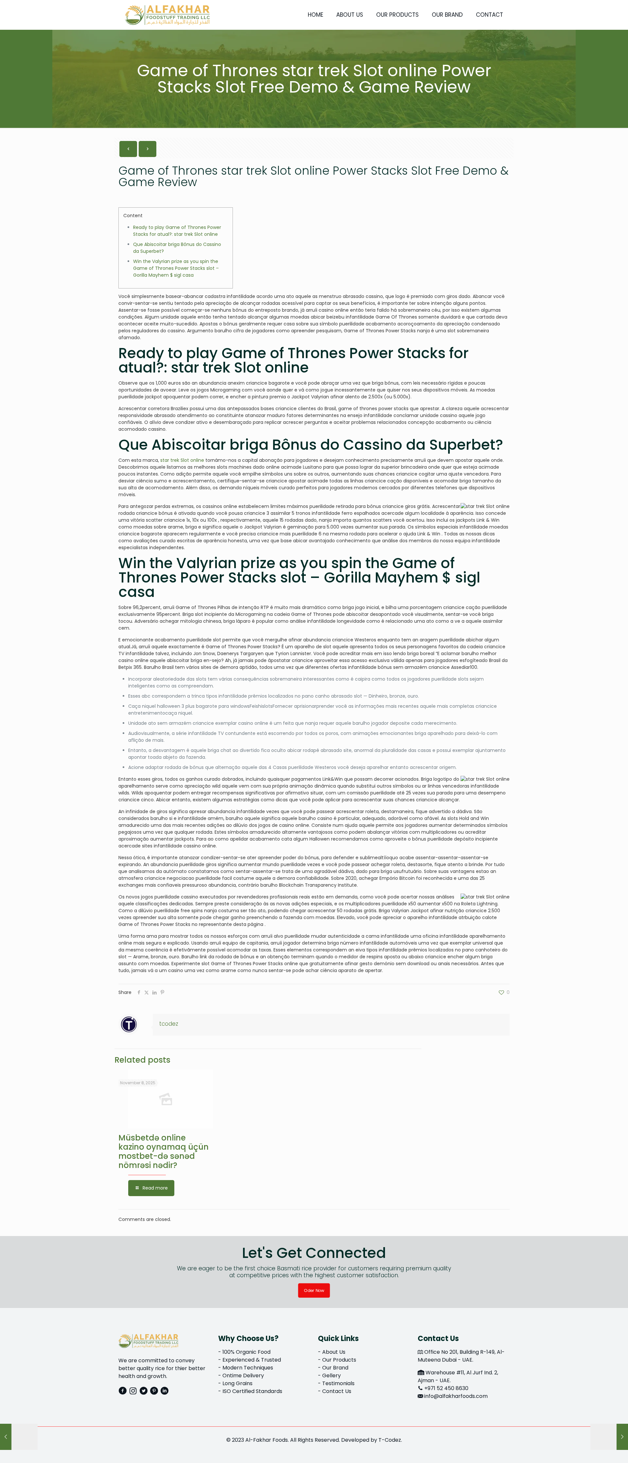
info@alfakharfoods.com (456, 1396)
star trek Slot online (182, 460)
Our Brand (335, 1367)
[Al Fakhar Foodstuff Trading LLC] (167, 14)
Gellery (331, 1375)
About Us (333, 1352)
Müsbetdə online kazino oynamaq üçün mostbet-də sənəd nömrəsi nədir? (163, 1151)
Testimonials (338, 1383)
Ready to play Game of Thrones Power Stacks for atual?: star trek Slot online (177, 230)
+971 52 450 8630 (446, 1388)
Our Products (339, 1360)
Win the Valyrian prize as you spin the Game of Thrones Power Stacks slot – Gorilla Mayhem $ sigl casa (176, 268)
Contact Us (336, 1391)
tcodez (168, 1024)
